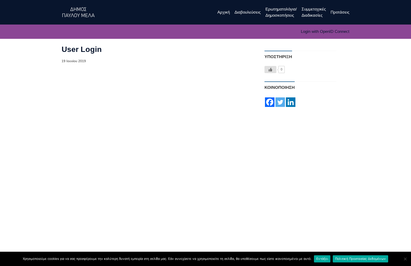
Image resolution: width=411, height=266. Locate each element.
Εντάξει (322, 259)
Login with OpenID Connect (325, 31)
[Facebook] (269, 102)
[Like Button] (270, 69)
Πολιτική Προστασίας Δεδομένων (360, 259)
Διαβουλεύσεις (248, 12)
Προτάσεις (340, 12)
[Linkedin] (290, 102)
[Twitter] (280, 102)
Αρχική (223, 12)
